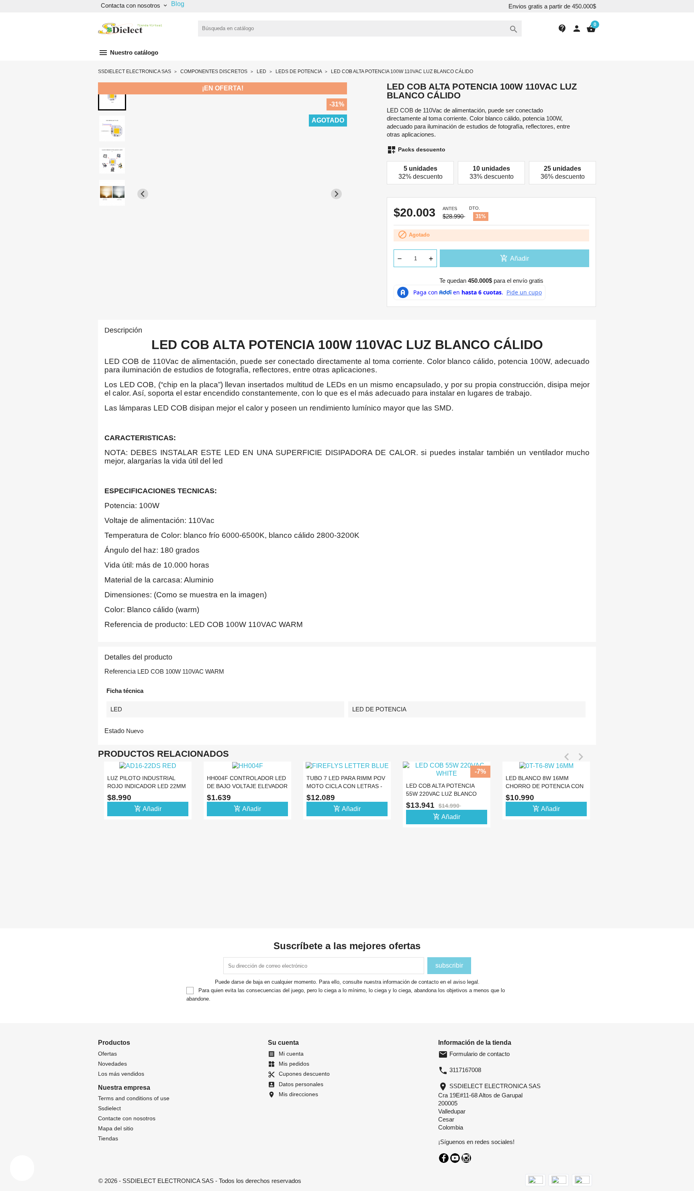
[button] (112, 96)
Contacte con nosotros (126, 1118)
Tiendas (108, 1138)
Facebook (444, 1158)
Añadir (514, 258)
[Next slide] (336, 193)
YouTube (455, 1158)
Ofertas (107, 1053)
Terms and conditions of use (133, 1098)
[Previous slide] (142, 193)
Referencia (120, 671)
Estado (114, 730)
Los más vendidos (121, 1073)
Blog (177, 3)
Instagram (466, 1158)
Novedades (112, 1063)
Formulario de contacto (474, 1053)
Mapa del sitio (115, 1128)
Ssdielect (109, 1108)
